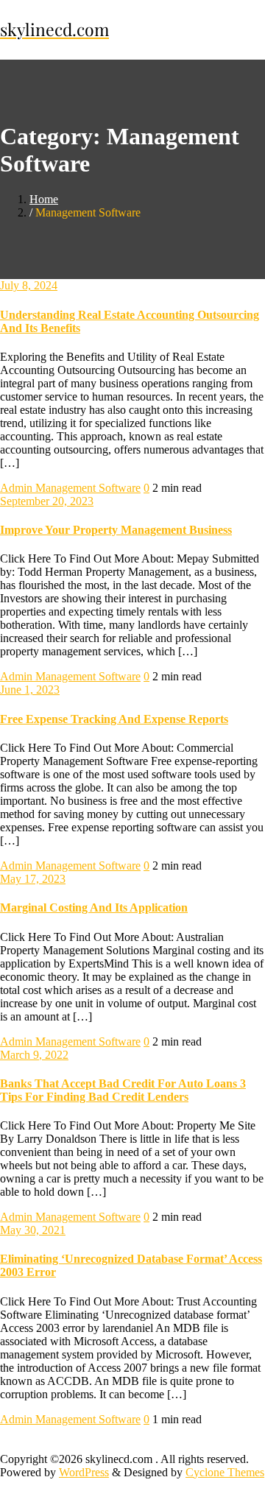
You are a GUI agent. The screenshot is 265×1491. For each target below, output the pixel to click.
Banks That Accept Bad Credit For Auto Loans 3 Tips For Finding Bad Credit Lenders (123, 1090)
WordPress (84, 1472)
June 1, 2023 (30, 689)
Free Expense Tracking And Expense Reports (114, 719)
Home (43, 199)
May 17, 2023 (33, 879)
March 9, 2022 (34, 1054)
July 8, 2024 (28, 285)
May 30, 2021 (33, 1230)
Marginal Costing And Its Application (94, 907)
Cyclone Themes (225, 1472)
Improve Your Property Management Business (116, 530)
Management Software (88, 488)
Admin (17, 488)
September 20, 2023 (46, 501)
